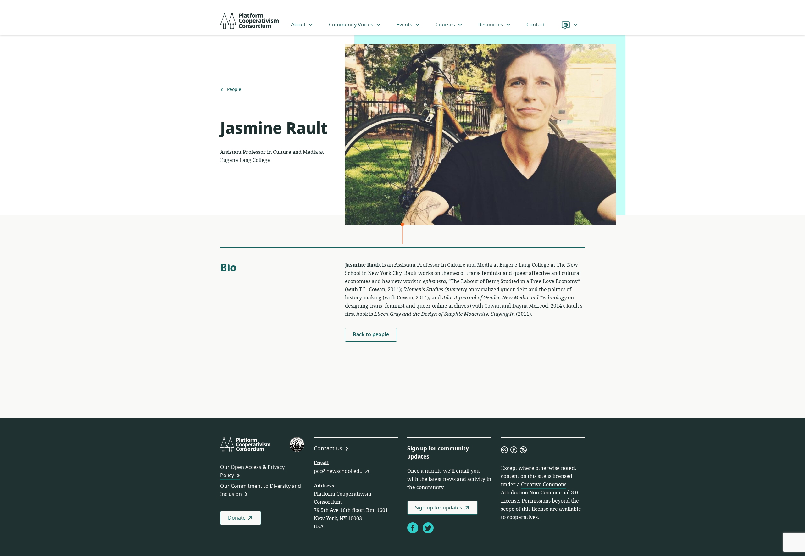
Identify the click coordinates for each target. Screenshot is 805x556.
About (298, 25)
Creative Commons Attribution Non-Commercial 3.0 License (539, 493)
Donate (237, 518)
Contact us (328, 448)
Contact (535, 25)
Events (404, 25)
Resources (490, 25)
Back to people (371, 334)
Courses (445, 25)
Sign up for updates (438, 508)
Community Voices (351, 25)
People (234, 89)
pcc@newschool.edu (338, 471)
